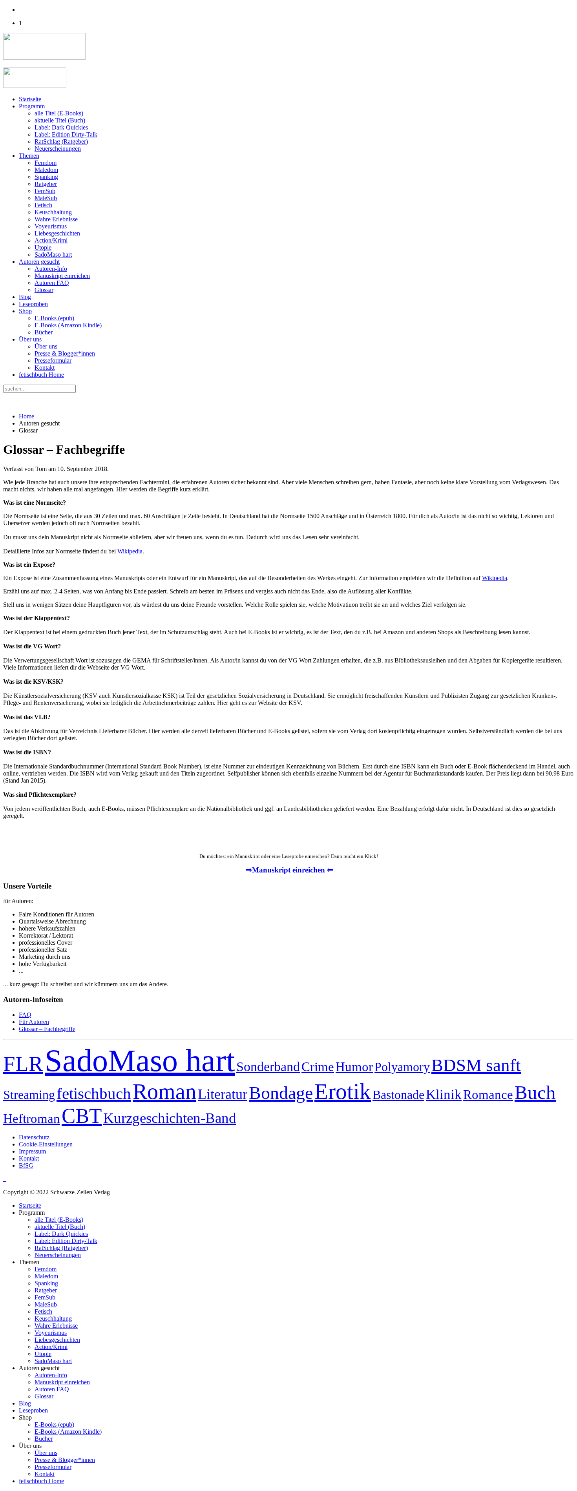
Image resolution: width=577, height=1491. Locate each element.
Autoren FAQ (52, 282)
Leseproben (33, 304)
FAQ (25, 1014)
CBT (82, 1115)
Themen (29, 155)
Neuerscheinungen (58, 148)
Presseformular (53, 360)
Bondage (281, 1093)
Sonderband (268, 1066)
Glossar (44, 290)
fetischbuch (94, 1093)
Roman (164, 1091)
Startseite (30, 99)
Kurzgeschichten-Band (169, 1118)
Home (26, 416)
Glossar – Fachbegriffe (47, 1029)
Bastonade (398, 1095)
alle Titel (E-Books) (59, 113)
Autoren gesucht (39, 261)
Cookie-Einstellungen (46, 1144)
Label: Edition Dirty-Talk (66, 134)
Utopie (43, 247)
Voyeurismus (51, 226)
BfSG (26, 1165)
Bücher (44, 332)
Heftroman (31, 1118)
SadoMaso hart (53, 254)
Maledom (46, 169)
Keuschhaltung (53, 212)
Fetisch (43, 205)
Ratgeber (46, 184)
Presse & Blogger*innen (65, 353)
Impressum (32, 1151)
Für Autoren (34, 1021)
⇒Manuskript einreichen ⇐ (288, 870)
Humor (354, 1067)
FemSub (45, 191)
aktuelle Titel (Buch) (60, 120)
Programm (32, 106)
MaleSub (46, 198)
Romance (488, 1094)
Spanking (46, 176)
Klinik (444, 1094)
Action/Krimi (51, 240)
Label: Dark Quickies (61, 127)
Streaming (29, 1095)
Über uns (30, 339)
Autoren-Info (51, 268)
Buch (535, 1092)
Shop (25, 311)
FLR (23, 1064)
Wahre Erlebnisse (56, 219)
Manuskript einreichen (62, 275)
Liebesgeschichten (57, 233)
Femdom (46, 162)
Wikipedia (129, 551)
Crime (317, 1066)
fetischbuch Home (41, 374)
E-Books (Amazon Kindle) (68, 325)
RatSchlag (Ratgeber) (61, 141)
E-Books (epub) (54, 318)
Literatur (222, 1094)
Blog (25, 297)
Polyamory (402, 1067)
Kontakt (45, 367)
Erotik (342, 1091)
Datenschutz (34, 1137)
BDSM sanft (476, 1065)
